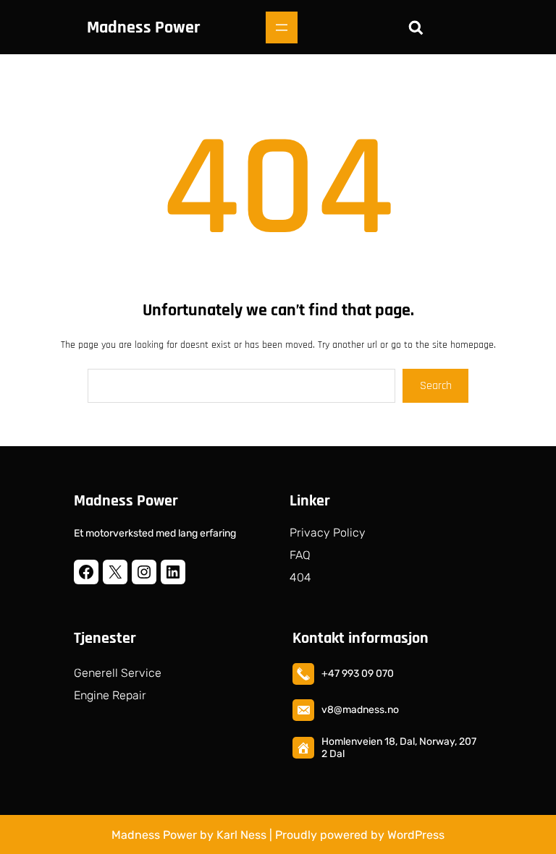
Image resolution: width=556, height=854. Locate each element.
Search (436, 385)
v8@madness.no (360, 710)
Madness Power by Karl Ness (188, 835)
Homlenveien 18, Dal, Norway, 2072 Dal (398, 747)
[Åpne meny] (282, 27)
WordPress (416, 835)
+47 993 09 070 (357, 673)
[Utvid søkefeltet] (415, 27)
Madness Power (143, 27)
